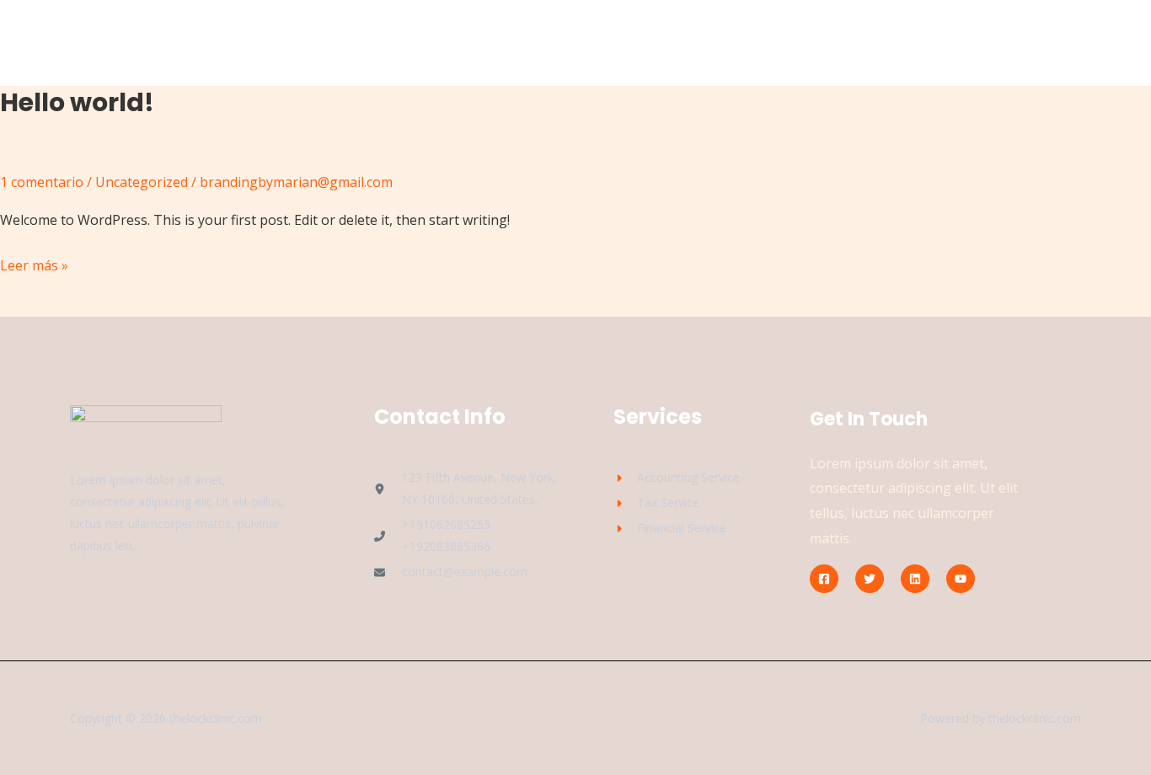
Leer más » (34, 264)
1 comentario (41, 182)
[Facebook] (824, 578)
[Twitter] (869, 578)
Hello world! (77, 102)
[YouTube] (960, 578)
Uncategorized (141, 182)
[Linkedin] (915, 578)
